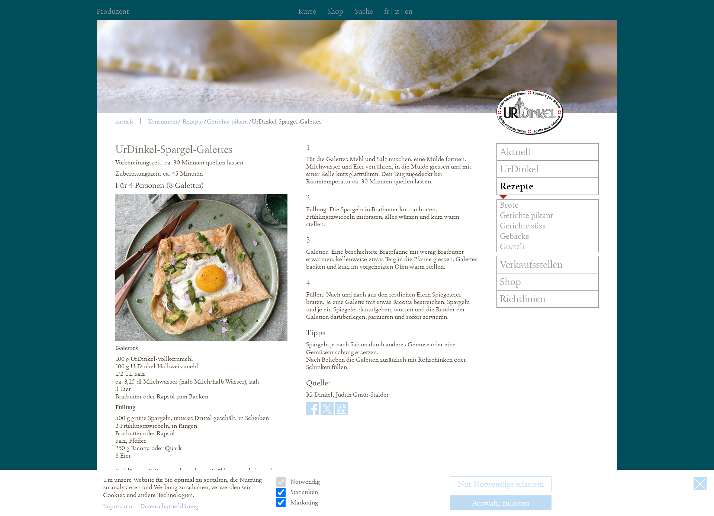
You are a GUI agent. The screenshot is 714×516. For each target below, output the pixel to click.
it (397, 11)
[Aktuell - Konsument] (529, 112)
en (408, 11)
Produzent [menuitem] (113, 11)
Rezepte (193, 121)
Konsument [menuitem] (162, 121)
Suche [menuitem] (363, 11)
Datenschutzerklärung (169, 505)
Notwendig (304, 481)
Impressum (118, 505)
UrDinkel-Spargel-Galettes (287, 121)
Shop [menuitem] (335, 11)
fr (386, 11)
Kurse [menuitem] (307, 11)
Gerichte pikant (227, 121)
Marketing (303, 502)
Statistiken (303, 492)
